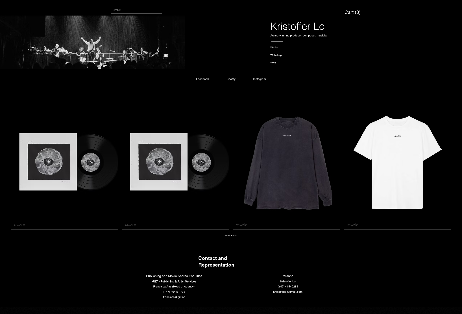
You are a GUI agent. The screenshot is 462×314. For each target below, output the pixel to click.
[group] (231, 169)
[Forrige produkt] (6, 169)
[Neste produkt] (456, 169)
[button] (353, 12)
